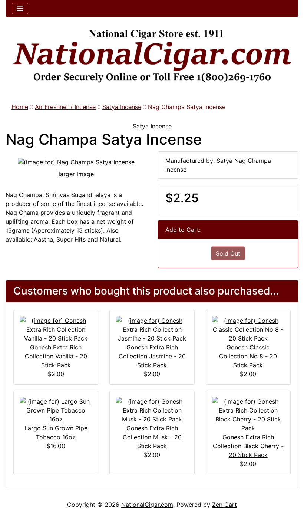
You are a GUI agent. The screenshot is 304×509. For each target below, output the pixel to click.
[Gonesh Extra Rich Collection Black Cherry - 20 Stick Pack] (248, 414)
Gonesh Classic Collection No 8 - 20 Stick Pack (248, 356)
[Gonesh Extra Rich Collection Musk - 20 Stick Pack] (152, 409)
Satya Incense (121, 107)
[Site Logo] (152, 56)
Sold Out (228, 253)
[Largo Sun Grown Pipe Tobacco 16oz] (56, 409)
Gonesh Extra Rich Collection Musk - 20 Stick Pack (152, 437)
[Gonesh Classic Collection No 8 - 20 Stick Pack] (248, 328)
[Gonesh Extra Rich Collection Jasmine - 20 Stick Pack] (152, 328)
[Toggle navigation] (20, 8)
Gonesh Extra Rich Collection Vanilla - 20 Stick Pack (56, 356)
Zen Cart (224, 504)
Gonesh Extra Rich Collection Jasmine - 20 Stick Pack (152, 356)
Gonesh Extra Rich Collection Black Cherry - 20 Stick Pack (248, 446)
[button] (290, 472)
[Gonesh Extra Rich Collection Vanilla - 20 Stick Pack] (56, 328)
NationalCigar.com (147, 504)
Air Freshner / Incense (65, 107)
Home (19, 107)
